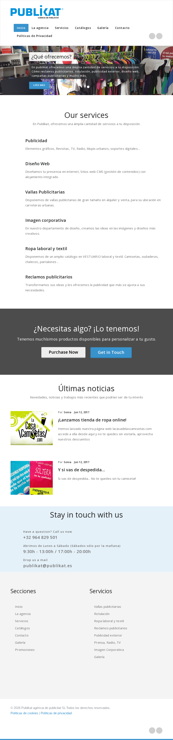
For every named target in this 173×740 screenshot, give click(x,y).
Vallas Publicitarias (45, 192)
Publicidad (36, 140)
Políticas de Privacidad (34, 36)
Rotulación (101, 614)
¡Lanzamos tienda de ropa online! (92, 420)
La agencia (40, 28)
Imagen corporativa (45, 220)
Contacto (122, 28)
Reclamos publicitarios (48, 277)
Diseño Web (37, 163)
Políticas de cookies (24, 713)
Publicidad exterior (108, 635)
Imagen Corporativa (109, 649)
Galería (103, 28)
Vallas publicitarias (107, 606)
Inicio (21, 28)
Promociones (25, 649)
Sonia (67, 412)
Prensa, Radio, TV (107, 642)
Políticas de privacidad (56, 713)
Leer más (39, 85)
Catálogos (83, 28)
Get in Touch (111, 352)
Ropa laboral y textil (46, 248)
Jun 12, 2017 (81, 412)
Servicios (62, 28)
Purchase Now (63, 352)
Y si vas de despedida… (81, 470)
